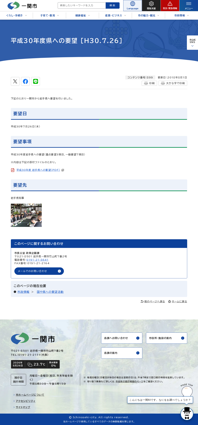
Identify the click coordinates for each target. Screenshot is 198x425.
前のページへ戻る (154, 301)
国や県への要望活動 (50, 291)
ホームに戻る (179, 301)
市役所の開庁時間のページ (129, 381)
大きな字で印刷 (175, 83)
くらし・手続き (14, 15)
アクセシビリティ (25, 401)
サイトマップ (23, 407)
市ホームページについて (30, 395)
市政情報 (179, 15)
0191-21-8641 (37, 260)
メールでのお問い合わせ (32, 271)
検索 (113, 5)
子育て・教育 (47, 15)
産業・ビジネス (113, 15)
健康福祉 (80, 15)
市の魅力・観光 (146, 15)
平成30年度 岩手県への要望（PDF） (38, 170)
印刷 (152, 83)
